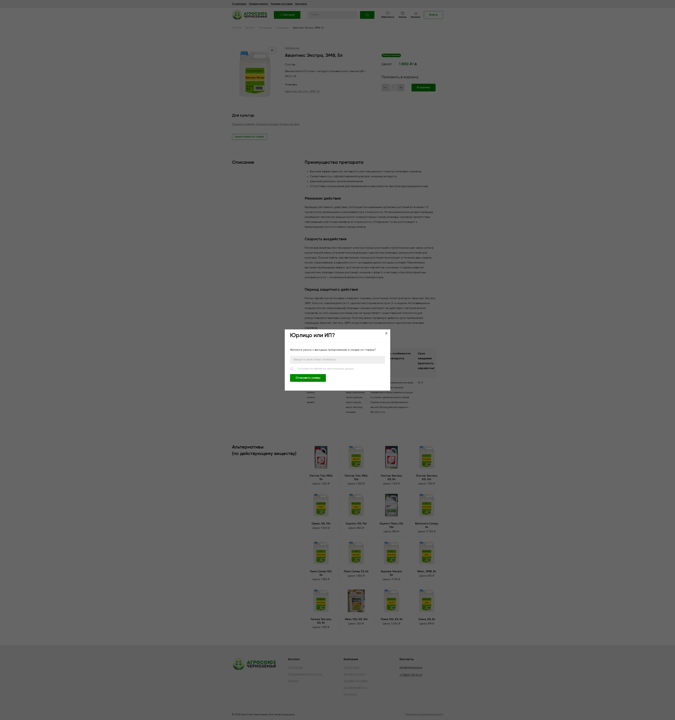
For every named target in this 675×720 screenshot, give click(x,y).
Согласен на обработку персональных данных (325, 369)
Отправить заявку (307, 378)
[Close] (386, 333)
